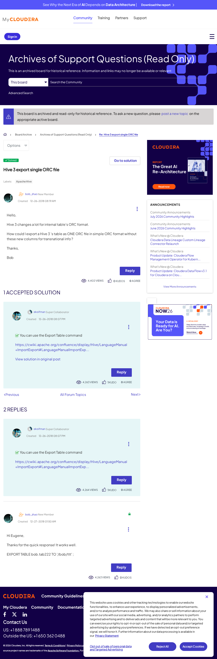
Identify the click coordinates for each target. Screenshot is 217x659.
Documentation (72, 607)
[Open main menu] (212, 36)
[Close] (206, 596)
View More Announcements (179, 286)
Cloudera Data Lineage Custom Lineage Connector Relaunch (177, 242)
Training (104, 18)
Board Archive (23, 134)
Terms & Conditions (55, 645)
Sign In (12, 36)
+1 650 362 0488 (49, 635)
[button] (135, 207)
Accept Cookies (193, 646)
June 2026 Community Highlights (172, 228)
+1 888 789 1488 (25, 629)
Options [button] (13, 145)
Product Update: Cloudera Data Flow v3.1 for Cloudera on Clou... (178, 273)
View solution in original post (37, 359)
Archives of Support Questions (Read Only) (66, 134)
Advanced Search (20, 93)
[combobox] (123, 82)
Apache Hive (24, 181)
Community (82, 18)
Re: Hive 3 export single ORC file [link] (118, 134)
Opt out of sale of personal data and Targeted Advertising (111, 648)
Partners (121, 18)
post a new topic (175, 113)
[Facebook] (4, 614)
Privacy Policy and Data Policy (83, 645)
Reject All (162, 646)
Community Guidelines (62, 595)
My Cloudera (15, 607)
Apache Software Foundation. (63, 650)
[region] (148, 624)
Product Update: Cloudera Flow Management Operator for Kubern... (175, 257)
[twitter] (14, 614)
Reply (130, 270)
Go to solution (125, 160)
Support (140, 18)
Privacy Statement (107, 635)
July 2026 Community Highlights (172, 216)
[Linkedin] (25, 614)
